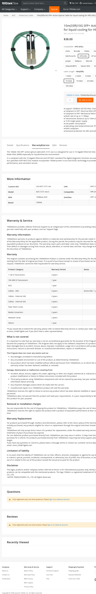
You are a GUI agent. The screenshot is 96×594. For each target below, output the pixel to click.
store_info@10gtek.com (18, 331)
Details (10, 145)
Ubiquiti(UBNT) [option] (71, 66)
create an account (63, 499)
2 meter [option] (78, 76)
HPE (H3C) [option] (83, 56)
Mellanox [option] (78, 61)
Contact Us (6, 575)
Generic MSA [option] (85, 66)
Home (6, 15)
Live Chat (49, 575)
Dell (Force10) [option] (71, 56)
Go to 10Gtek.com (71, 9)
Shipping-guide (73, 571)
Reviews (63, 145)
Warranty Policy (29, 575)
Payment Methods (74, 575)
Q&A (54, 145)
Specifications (22, 145)
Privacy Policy (28, 587)
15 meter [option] (79, 81)
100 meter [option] (69, 86)
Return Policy (28, 571)
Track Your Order (74, 579)
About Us (5, 571)
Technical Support (52, 571)
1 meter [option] (68, 76)
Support (24, 9)
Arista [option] (68, 51)
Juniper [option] (68, 61)
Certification (6, 579)
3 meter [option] (88, 76)
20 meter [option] (90, 81)
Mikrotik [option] (89, 61)
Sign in (51, 499)
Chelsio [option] (87, 51)
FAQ (47, 579)
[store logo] (10, 3)
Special (54, 9)
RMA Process (28, 579)
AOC (14, 15)
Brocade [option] (77, 51)
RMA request (28, 583)
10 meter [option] (69, 81)
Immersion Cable (26, 15)
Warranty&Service (40, 145)
